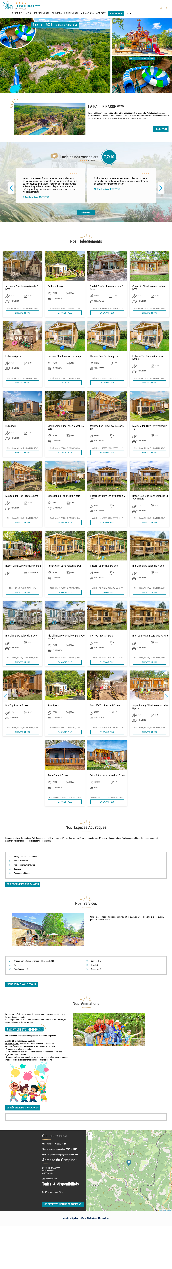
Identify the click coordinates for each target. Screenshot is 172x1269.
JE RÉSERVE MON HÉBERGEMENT (62, 1204)
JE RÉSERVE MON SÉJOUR (21, 984)
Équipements (71, 13)
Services (57, 13)
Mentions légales (70, 1218)
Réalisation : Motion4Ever (98, 1218)
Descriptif (18, 13)
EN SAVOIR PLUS (22, 313)
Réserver (116, 13)
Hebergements (41, 13)
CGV (82, 1218)
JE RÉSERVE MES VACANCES (23, 884)
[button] (166, 696)
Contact (101, 13)
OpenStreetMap (167, 1210)
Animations (87, 13)
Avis (28, 13)
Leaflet (160, 1210)
